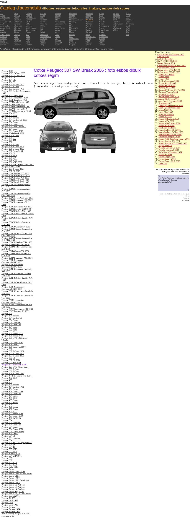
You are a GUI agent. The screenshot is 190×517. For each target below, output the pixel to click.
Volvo (115, 26)
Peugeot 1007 (7, 71)
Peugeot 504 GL (8, 436)
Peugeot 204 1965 (9, 113)
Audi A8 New (163, 56)
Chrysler (17, 30)
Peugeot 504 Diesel (9, 433)
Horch (42, 16)
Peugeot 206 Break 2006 (12, 151)
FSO (28, 39)
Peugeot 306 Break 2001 (12, 342)
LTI (56, 39)
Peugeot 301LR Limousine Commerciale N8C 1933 (12, 288)
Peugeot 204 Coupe (9, 129)
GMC (28, 41)
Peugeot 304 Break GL (11, 322)
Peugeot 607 (6, 460)
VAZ (128, 28)
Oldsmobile (74, 39)
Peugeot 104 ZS (8, 82)
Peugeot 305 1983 (9, 331)
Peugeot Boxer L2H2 (10, 478)
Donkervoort (31, 28)
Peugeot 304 (6, 313)
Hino (28, 43)
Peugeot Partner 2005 (10, 511)
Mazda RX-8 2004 (166, 125)
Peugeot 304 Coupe (9, 327)
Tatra (101, 43)
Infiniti (42, 32)
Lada (128, 22)
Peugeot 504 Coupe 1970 (12, 429)
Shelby (102, 18)
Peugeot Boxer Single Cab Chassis (16, 494)
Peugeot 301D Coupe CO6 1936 (15, 251)
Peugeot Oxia (7, 502)
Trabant (116, 16)
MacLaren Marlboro (167, 128)
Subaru (102, 35)
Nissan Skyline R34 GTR (169, 141)
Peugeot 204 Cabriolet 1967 (13, 126)
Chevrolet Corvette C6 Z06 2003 (171, 65)
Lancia (58, 26)
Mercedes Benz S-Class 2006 (170, 132)
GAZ (128, 16)
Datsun (29, 16)
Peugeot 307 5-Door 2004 (12, 353)
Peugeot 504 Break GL (11, 422)
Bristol (3, 45)
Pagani (72, 45)
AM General (5, 22)
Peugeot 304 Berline (10, 316)
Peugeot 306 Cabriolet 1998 (13, 347)
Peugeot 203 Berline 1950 (12, 89)
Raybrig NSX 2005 (166, 88)
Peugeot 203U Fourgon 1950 (14, 109)
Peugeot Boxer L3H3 (10, 482)
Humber (43, 20)
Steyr (101, 28)
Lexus (57, 30)
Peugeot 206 (6, 142)
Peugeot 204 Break (9, 122)
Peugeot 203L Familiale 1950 (14, 100)
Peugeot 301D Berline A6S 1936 (15, 244)
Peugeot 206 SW (8, 158)
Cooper (17, 35)
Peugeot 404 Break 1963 (12, 391)
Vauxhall (116, 22)
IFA (41, 28)
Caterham (18, 22)
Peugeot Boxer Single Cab (12, 491)
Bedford (3, 37)
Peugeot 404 (6, 382)
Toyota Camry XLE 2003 (169, 161)
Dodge (29, 26)
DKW (28, 22)
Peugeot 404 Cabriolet (11, 393)
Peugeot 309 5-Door (10, 371)
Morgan (72, 30)
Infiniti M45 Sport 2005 (168, 96)
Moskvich (130, 24)
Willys (115, 30)
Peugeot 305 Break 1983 (12, 336)
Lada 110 (162, 163)
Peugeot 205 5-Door (10, 135)
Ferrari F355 (163, 76)
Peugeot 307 (6, 349)
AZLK (128, 14)
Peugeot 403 (6, 380)
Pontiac (89, 24)
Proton (88, 28)
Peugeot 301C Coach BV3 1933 (15, 182)
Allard (2, 20)
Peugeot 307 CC (8, 358)
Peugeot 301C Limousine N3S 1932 (16, 207)
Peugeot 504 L (7, 440)
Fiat (27, 35)
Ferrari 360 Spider (166, 74)
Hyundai (43, 24)
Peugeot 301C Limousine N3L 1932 (17, 200)
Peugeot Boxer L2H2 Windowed (15, 480)
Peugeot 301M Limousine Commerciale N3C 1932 (12, 301)
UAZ (128, 26)
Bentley (3, 39)
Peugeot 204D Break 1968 (12, 133)
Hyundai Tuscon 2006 (168, 92)
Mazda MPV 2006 (166, 121)
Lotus (57, 37)
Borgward (4, 43)
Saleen (89, 43)
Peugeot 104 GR (8, 80)
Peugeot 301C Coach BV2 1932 (15, 180)
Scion (101, 14)
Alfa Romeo (5, 18)
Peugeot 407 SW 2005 (11, 418)
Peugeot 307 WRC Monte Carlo (15, 367)
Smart (101, 24)
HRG (42, 18)
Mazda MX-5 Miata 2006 (169, 123)
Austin (3, 32)
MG (70, 24)
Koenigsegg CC (165, 103)
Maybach (73, 14)
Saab (88, 41)
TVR (115, 20)
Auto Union (5, 35)
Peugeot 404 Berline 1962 (12, 387)
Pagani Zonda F (165, 145)
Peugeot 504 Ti (8, 447)
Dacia (16, 39)
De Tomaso (31, 18)
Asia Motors (5, 26)
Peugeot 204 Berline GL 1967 (14, 120)
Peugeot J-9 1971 (9, 498)
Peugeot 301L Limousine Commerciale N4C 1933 (12, 261)
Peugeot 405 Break (9, 400)
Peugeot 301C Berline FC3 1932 (15, 173)
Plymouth (90, 22)
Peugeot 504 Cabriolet (11, 425)
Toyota (116, 14)
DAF (16, 43)
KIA (56, 20)
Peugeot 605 (6, 458)
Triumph (116, 18)
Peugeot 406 (6, 405)
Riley (88, 35)
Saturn (88, 45)
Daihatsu (18, 45)
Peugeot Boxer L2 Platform (13, 485)
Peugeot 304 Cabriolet (11, 324)
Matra (57, 45)
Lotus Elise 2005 (165, 112)
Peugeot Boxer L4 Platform (13, 489)
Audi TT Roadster (165, 59)
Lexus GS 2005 (165, 110)
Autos (186, 198)
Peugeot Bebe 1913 (9, 467)
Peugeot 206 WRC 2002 (11, 162)
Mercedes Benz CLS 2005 (169, 130)
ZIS (127, 35)
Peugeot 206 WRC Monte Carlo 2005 (17, 164)
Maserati (58, 43)
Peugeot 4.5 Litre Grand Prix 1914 (16, 376)
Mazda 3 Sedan (165, 116)
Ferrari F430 (163, 79)
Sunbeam (103, 37)
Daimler (29, 14)
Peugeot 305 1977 (9, 329)
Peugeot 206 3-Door (10, 144)
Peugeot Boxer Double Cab (13, 471)
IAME (42, 26)
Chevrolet (18, 28)
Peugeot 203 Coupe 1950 (12, 95)
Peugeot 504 (6, 420)
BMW (2, 41)
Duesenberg (31, 30)
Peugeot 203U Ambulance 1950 (15, 102)
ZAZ (128, 30)
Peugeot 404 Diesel (9, 396)
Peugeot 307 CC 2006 (10, 360)
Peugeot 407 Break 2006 (12, 413)
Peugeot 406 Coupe (9, 409)
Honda (43, 14)
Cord (16, 37)
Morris (71, 32)
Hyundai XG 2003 (166, 94)
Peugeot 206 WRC (9, 160)
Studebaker (104, 30)
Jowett (57, 16)
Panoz (88, 16)
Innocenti (44, 35)
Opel (71, 41)
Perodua (89, 18)
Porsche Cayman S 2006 (168, 150)
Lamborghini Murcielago (169, 108)
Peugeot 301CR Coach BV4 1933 (15, 227)
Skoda (102, 22)
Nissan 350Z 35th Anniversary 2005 (174, 139)
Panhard (89, 14)
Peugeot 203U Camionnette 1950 (15, 106)
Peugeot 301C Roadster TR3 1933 (16, 209)
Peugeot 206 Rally (9, 155)
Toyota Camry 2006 (167, 159)
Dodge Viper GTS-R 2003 (168, 70)
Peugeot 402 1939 (9, 378)
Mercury (72, 22)
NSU (71, 37)
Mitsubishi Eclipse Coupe (169, 137)
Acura (2, 16)
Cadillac (17, 20)
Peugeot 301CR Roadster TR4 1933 (16, 242)
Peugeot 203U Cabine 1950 (13, 104)
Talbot (101, 41)
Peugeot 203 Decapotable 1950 (14, 98)
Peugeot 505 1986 (9, 451)
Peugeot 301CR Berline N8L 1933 (16, 211)
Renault (89, 32)
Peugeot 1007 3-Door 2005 (13, 73)
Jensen (58, 14)
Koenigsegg (60, 22)
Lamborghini (60, 24)
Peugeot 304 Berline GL (11, 318)
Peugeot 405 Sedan (9, 402)
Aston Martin (5, 28)
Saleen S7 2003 (165, 154)
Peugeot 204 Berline (10, 118)
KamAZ (129, 20)
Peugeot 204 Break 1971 (12, 124)
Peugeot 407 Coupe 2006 (12, 416)
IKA (41, 30)
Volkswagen (118, 24)
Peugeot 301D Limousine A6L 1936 (17, 258)
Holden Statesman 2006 (168, 81)
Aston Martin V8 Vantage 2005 (170, 54)
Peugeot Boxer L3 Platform (13, 487)
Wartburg (117, 28)
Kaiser (57, 18)
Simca (101, 20)
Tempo (102, 45)
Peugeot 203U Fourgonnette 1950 (16, 111)
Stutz (101, 32)
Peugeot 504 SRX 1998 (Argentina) (16, 442)
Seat (101, 16)
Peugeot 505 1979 (9, 449)
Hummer (43, 22)
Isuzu (42, 41)
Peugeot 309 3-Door (10, 369)
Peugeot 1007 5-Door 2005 (13, 75)
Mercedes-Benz (76, 20)
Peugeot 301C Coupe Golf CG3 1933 (17, 198)
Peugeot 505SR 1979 (10, 453)
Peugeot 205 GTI (8, 138)
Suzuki (102, 39)
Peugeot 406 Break (9, 407)
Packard (72, 43)
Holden (29, 45)
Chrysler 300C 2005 (166, 68)
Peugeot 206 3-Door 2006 (12, 147)
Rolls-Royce (91, 37)
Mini (71, 26)
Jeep (42, 45)
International (45, 37)
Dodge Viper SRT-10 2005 (168, 72)
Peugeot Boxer (7, 469)
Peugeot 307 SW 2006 (11, 362)
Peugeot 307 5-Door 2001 (12, 351)
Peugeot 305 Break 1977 (12, 333)
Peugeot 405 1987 (9, 398)
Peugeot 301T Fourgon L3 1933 (15, 311)
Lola (57, 35)
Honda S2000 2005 (166, 85)
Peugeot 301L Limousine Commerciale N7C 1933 (12, 265)
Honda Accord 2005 (167, 83)
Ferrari (28, 32)
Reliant (88, 30)
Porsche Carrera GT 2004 (169, 148)
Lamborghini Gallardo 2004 (170, 105)
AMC (2, 24)
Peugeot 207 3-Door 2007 (12, 169)
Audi (2, 30)
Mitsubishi (73, 28)
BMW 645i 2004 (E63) (167, 61)
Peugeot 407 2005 (9, 411)
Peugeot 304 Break (9, 320)
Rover (88, 39)
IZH (127, 18)
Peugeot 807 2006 (9, 465)
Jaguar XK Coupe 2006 (168, 99)
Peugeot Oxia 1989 (9, 505)
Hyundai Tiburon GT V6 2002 (171, 90)
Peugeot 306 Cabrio (10, 344)
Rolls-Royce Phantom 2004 (170, 152)
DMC (28, 24)
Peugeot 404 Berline (10, 385)
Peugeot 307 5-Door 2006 (12, 356)
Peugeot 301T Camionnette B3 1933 (17, 309)
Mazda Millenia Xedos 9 (168, 119)
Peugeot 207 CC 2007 (10, 171)
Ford (28, 37)
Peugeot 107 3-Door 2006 (12, 84)
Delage (29, 20)
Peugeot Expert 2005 (10, 496)
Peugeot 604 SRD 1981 (11, 456)
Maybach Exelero (166, 114)
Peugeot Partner (8, 507)
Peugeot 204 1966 (9, 115)
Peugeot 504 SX (8, 445)
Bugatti (17, 16)
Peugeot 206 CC (8, 153)
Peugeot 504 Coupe (9, 427)
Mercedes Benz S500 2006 (169, 134)
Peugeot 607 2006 (9, 462)
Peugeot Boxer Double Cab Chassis (16, 474)
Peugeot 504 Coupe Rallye (12, 431)
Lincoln (58, 32)
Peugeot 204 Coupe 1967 (12, 131)
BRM (16, 14)
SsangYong (104, 26)
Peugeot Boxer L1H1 (10, 476)
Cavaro (17, 24)
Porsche (89, 26)
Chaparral (18, 26)
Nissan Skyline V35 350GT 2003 (172, 143)
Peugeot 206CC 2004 (10, 167)
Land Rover (60, 28)
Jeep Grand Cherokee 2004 (170, 101)
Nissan (72, 35)
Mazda (72, 16)
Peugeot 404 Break (9, 389)
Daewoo (17, 41)
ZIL (127, 32)
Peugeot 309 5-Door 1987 (12, 373)
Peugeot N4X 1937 (9, 500)
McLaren (73, 18)
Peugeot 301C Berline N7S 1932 (15, 178)
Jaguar (43, 43)
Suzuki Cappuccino (166, 157)
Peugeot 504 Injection (10, 438)
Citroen (17, 32)
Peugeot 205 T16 (8, 140)
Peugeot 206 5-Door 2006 (12, 149)
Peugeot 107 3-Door (10, 86)
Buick (16, 18)
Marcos (58, 41)
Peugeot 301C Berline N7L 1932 (15, 175)
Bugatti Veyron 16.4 (166, 63)
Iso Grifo (43, 39)
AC (1, 14)
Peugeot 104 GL (8, 78)
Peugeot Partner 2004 (10, 509)
